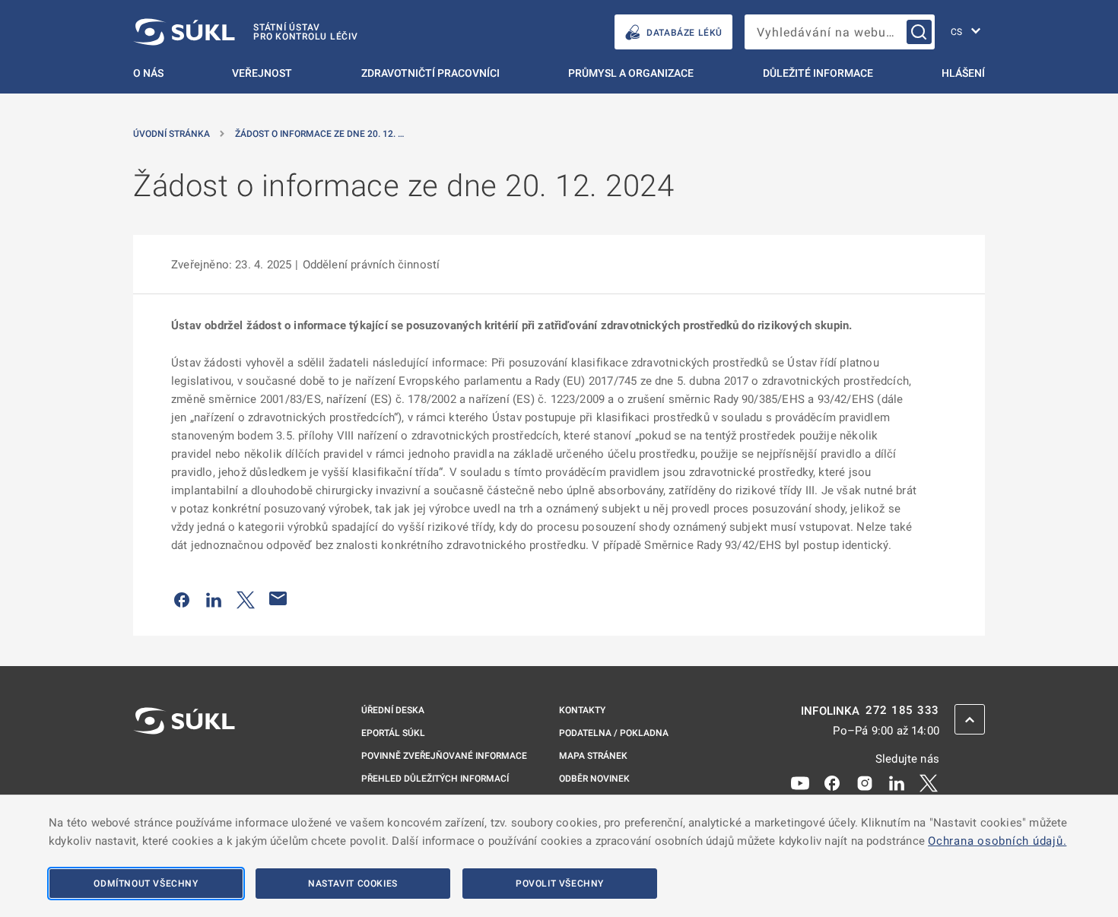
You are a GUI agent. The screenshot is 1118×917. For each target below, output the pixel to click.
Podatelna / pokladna (614, 733)
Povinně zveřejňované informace (444, 755)
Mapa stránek (593, 755)
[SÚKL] (184, 761)
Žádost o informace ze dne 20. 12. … (319, 134)
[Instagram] (864, 781)
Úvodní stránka (171, 134)
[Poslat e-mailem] (278, 598)
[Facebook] (832, 781)
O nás (148, 73)
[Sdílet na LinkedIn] (213, 598)
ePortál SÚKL (393, 733)
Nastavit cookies (353, 883)
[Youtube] (800, 781)
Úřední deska (392, 710)
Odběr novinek (594, 778)
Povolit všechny (560, 883)
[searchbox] (840, 31)
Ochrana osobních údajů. (997, 841)
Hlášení (963, 73)
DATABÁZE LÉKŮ (684, 32)
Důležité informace (818, 73)
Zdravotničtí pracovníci (430, 73)
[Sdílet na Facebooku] (181, 598)
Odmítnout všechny (146, 883)
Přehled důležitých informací (435, 778)
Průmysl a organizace (631, 73)
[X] (928, 781)
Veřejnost (262, 73)
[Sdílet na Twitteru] (245, 598)
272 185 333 (902, 710)
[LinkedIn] (896, 781)
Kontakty (582, 710)
